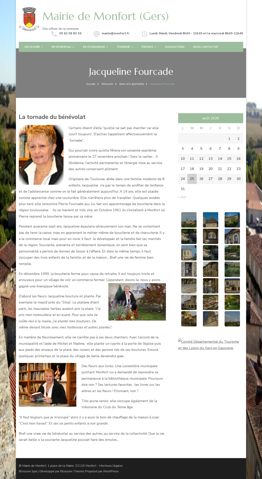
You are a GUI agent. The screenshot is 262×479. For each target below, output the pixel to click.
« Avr (182, 197)
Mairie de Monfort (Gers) (105, 16)
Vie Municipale (61, 47)
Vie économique (94, 47)
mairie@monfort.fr (115, 33)
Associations (175, 47)
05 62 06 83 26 (70, 33)
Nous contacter (205, 47)
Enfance (147, 47)
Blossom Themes (72, 471)
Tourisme (123, 47)
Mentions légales (111, 466)
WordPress (111, 471)
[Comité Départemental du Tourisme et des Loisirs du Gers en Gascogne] (210, 341)
